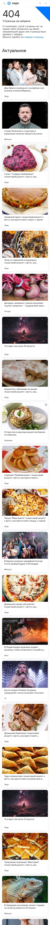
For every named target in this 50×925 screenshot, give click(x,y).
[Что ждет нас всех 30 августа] (25, 337)
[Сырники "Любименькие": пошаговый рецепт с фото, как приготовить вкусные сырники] (25, 466)
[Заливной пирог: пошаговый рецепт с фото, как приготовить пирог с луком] (25, 208)
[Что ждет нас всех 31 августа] (25, 810)
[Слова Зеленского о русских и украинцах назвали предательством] (25, 122)
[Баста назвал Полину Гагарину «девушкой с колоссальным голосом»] (25, 681)
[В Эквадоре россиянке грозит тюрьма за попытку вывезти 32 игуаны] (25, 896)
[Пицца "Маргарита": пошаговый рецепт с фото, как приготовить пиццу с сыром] (25, 509)
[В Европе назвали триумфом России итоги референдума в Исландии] (25, 552)
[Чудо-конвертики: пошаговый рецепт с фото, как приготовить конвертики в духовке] (25, 767)
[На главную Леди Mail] (15, 3)
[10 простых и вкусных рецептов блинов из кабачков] (25, 423)
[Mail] (9, 3)
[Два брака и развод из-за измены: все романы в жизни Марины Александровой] (25, 79)
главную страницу (33, 37)
